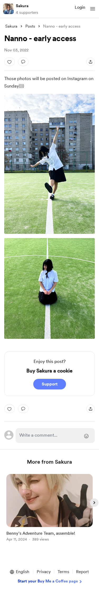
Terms (63, 571)
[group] (49, 510)
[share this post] (90, 62)
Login (80, 7)
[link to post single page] (49, 508)
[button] (92, 9)
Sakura (22, 5)
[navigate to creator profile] (8, 8)
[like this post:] (9, 62)
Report (82, 571)
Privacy (44, 571)
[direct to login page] (55, 435)
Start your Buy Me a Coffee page (48, 581)
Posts (30, 26)
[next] (94, 502)
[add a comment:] (23, 62)
